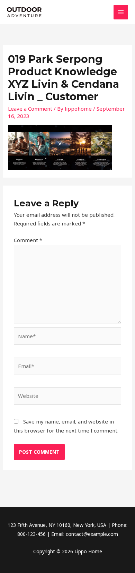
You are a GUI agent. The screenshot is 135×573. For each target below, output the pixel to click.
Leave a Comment (30, 108)
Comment (28, 240)
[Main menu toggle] (121, 12)
